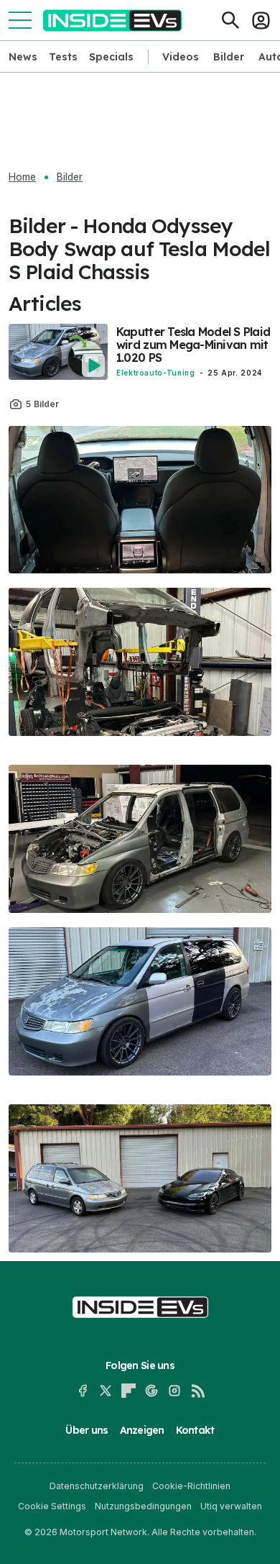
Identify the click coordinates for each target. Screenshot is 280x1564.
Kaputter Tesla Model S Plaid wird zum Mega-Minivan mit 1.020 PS (193, 344)
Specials (111, 56)
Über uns (86, 1430)
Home (22, 177)
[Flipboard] (128, 1390)
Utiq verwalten (231, 1506)
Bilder (228, 56)
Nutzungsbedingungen (143, 1506)
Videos (180, 56)
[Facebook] (82, 1390)
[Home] (112, 20)
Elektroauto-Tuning (155, 372)
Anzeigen (142, 1430)
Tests (63, 56)
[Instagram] (174, 1390)
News (23, 56)
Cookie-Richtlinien (191, 1486)
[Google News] (151, 1390)
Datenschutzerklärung (97, 1486)
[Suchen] (230, 20)
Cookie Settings (52, 1506)
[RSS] (197, 1390)
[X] (105, 1390)
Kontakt (195, 1430)
